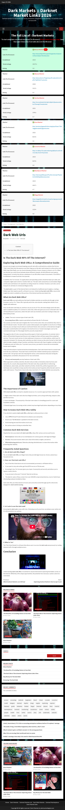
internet (39, 706)
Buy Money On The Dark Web (12, 677)
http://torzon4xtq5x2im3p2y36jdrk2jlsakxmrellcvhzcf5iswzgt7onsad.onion (47, 103)
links (51, 706)
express (52, 703)
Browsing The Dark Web (10, 680)
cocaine (47, 700)
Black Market (17, 629)
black (35, 700)
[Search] (57, 28)
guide (13, 706)
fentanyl (6, 706)
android (21, 700)
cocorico (54, 700)
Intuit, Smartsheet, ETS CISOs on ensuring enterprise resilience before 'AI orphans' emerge (31, 723)
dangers (12, 703)
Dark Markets (14, 802)
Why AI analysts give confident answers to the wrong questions (22, 730)
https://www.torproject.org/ (50, 39)
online (53, 709)
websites (6, 715)
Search (5, 651)
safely (23, 712)
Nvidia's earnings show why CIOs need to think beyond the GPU (22, 736)
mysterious (34, 709)
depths (26, 703)
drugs (32, 703)
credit (6, 703)
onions (47, 709)
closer (41, 700)
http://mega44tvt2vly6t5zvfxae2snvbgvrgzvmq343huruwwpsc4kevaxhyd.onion (47, 200)
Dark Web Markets (39, 802)
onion (41, 709)
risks (18, 712)
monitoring (25, 709)
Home (7, 802)
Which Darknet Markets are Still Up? (14, 581)
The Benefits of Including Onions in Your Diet (17, 602)
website (54, 712)
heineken (19, 706)
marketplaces (8, 709)
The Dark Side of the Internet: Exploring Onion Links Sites (47, 602)
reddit (12, 712)
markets (17, 709)
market (57, 706)
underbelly (46, 712)
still (40, 712)
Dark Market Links (32, 804)
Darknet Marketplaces (52, 802)
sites (35, 712)
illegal (32, 706)
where (13, 715)
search (29, 712)
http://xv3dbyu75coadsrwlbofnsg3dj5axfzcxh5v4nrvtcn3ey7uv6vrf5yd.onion (47, 151)
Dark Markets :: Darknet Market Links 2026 (32, 12)
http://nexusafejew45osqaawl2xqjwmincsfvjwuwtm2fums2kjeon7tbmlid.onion (46, 54)
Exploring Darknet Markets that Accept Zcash (48, 581)
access (6, 700)
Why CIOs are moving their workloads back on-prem (19, 733)
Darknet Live (61, 29)
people (6, 712)
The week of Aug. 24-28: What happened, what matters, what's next (24, 726)
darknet (19, 703)
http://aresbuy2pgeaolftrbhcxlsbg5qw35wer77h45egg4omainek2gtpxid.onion (47, 127)
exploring (45, 703)
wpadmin (7, 238)
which (19, 715)
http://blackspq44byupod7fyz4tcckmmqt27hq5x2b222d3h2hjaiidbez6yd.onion (47, 176)
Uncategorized (7, 230)
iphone (45, 706)
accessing (13, 700)
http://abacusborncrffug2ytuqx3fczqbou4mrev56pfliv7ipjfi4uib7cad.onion (47, 79)
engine (38, 703)
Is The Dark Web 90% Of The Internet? (18, 250)
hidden (26, 706)
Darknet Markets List (25, 802)
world (25, 715)
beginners (28, 700)
